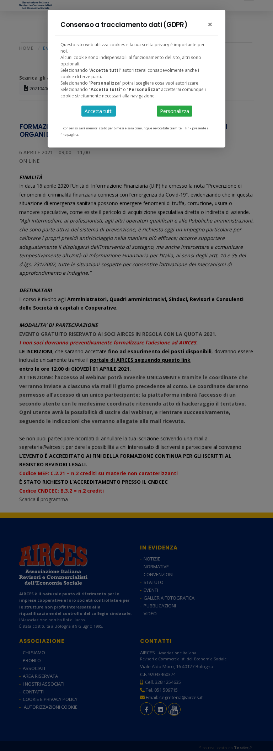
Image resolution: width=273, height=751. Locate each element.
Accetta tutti (99, 111)
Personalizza (174, 111)
